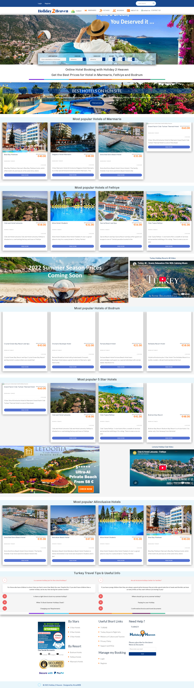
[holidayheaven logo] (53, 11)
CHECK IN (77, 56)
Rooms (111, 56)
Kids (131, 56)
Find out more (97, 103)
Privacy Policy (105, 641)
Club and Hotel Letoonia (13, 223)
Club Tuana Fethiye (155, 223)
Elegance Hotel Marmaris (61, 154)
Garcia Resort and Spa (108, 223)
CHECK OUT (97, 56)
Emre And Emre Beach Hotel (110, 154)
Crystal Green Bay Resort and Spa (16, 344)
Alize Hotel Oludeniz (60, 223)
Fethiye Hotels (75, 657)
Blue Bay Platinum (11, 154)
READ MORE (25, 175)
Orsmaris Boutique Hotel (61, 344)
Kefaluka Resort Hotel (156, 344)
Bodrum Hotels (76, 652)
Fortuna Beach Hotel (108, 344)
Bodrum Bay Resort (155, 415)
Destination (53, 56)
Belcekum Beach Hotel (60, 537)
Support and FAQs (107, 646)
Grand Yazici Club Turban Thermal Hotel (163, 126)
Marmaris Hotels (76, 662)
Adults (121, 56)
